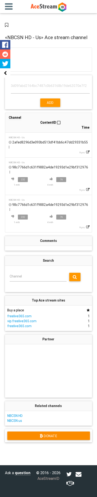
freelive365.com (19, 316)
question (22, 472)
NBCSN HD (15, 416)
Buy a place (15, 310)
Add (50, 103)
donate (50, 436)
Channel (16, 276)
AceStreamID (48, 478)
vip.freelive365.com (21, 321)
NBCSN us (14, 421)
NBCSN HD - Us (17, 137)
